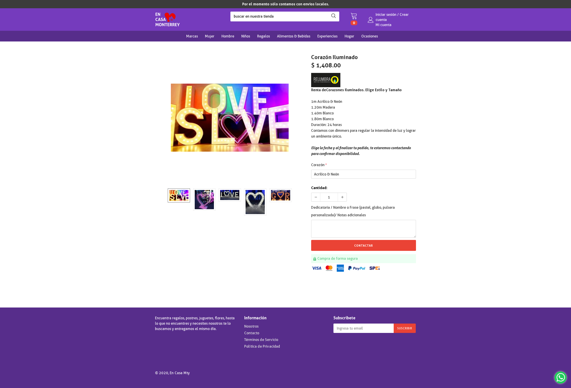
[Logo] (167, 18)
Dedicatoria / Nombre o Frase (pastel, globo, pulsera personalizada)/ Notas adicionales (353, 211)
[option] (285, 4)
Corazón (319, 165)
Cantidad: (319, 188)
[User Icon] (371, 20)
